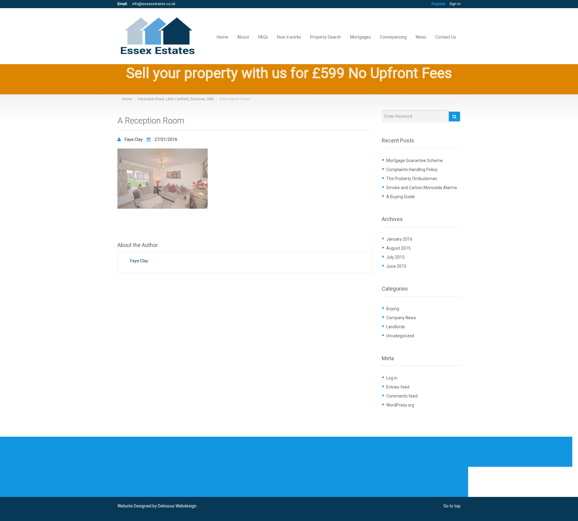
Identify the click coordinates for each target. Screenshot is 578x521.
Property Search (325, 37)
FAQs (263, 37)
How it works (289, 37)
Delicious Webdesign (177, 506)
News (421, 37)
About (243, 37)
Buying (392, 308)
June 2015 (396, 266)
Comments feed (402, 396)
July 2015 (395, 257)
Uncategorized (400, 335)
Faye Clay (134, 139)
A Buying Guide (400, 196)
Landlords (395, 326)
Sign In (455, 4)
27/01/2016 (165, 139)
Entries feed (397, 387)
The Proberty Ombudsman (411, 178)
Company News (401, 317)
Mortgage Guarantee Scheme (414, 160)
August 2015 (398, 248)
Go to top (452, 506)
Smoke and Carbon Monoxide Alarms (421, 187)
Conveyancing (393, 37)
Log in (391, 378)
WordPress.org (400, 405)
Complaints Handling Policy (411, 169)
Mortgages (360, 37)
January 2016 (399, 239)
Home (222, 37)
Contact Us (445, 37)
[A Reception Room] (162, 178)
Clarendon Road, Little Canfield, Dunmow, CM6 (175, 99)
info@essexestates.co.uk (153, 4)
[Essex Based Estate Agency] (158, 36)
